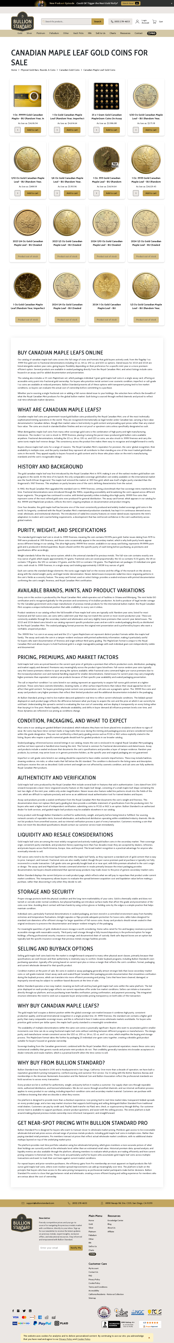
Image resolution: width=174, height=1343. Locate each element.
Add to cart (32, 130)
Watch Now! (128, 3)
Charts (113, 33)
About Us (111, 1228)
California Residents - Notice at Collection (106, 1294)
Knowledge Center (115, 1220)
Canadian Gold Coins (69, 70)
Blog (109, 1224)
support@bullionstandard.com (40, 1203)
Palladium (54, 33)
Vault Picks (78, 33)
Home (14, 70)
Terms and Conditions (98, 1287)
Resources (125, 33)
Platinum (40, 33)
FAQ (90, 1275)
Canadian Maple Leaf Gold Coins (99, 70)
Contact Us (93, 1272)
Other (66, 33)
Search (97, 21)
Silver (29, 33)
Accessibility (94, 1290)
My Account (93, 1268)
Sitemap (92, 1298)
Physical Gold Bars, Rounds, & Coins (38, 70)
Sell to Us (100, 33)
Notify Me (76, 1248)
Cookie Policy (94, 1283)
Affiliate (111, 1231)
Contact (138, 33)
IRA (89, 33)
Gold (20, 33)
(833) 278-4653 (122, 21)
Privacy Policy (94, 1279)
